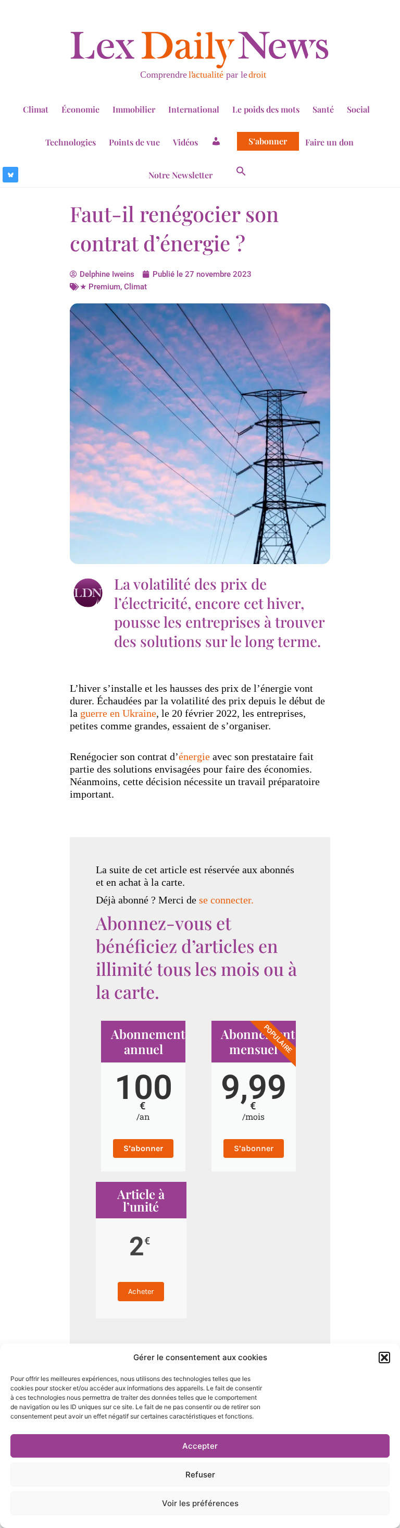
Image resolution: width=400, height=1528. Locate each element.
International (193, 109)
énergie (194, 756)
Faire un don (329, 142)
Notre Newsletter (180, 174)
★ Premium (100, 286)
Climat (35, 109)
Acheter (141, 1291)
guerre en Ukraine (118, 713)
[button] (384, 1357)
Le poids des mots (265, 109)
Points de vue (134, 142)
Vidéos (185, 142)
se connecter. (226, 900)
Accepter (200, 1446)
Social (358, 109)
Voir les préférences (200, 1503)
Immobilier (134, 109)
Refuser (200, 1475)
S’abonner (267, 141)
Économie (80, 109)
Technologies (70, 142)
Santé (323, 109)
